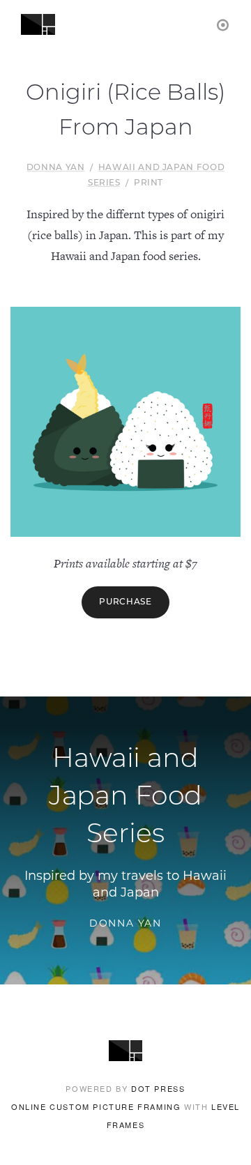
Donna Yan (55, 168)
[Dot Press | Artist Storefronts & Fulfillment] (223, 24)
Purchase (125, 602)
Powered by (125, 1088)
